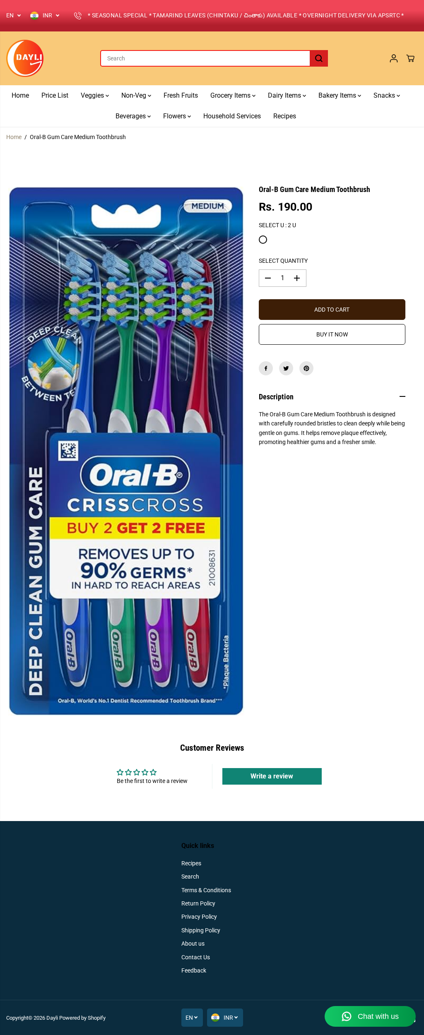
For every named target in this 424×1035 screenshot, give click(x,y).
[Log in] (393, 58)
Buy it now (332, 334)
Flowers (175, 116)
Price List (54, 95)
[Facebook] (266, 368)
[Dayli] (24, 58)
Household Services (232, 116)
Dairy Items (285, 95)
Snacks (385, 95)
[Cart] (410, 58)
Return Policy (198, 903)
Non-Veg (134, 95)
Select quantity (283, 260)
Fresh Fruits (181, 95)
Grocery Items (231, 95)
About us (193, 943)
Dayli (52, 1018)
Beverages (131, 116)
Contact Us (195, 957)
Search (190, 876)
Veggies (93, 95)
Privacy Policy (199, 916)
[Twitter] (286, 368)
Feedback (193, 970)
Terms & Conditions (206, 890)
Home (20, 95)
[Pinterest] (306, 368)
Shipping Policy (200, 930)
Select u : (277, 225)
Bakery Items (338, 95)
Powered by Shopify (82, 1018)
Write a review (272, 776)
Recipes (284, 116)
